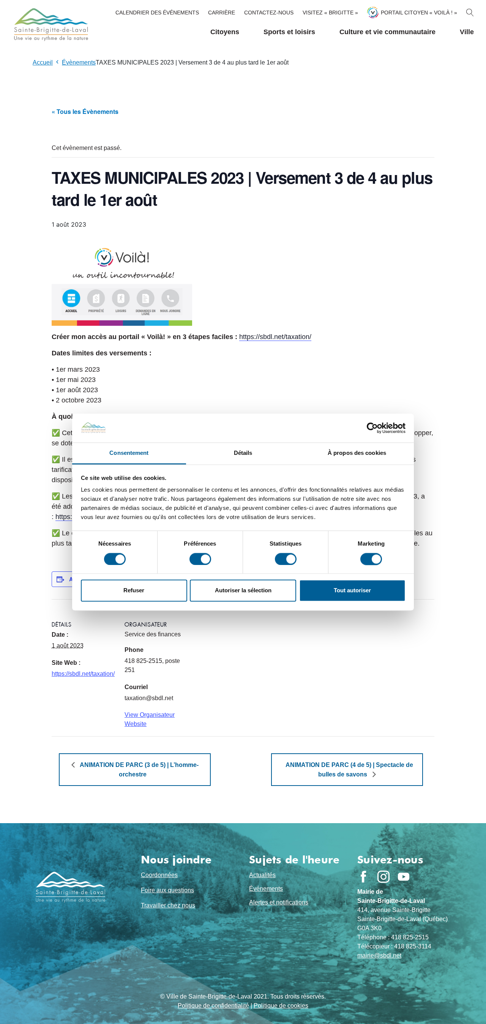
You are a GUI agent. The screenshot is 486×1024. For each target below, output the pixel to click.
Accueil (43, 62)
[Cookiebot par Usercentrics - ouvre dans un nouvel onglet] (372, 428)
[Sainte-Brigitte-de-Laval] (50, 24)
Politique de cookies (281, 1005)
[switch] (200, 559)
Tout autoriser (352, 590)
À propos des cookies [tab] (357, 453)
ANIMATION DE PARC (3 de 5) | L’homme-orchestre (139, 770)
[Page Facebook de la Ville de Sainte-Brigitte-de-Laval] (363, 877)
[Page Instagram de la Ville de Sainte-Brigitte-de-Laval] (383, 877)
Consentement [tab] (128, 453)
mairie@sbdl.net (379, 955)
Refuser (133, 590)
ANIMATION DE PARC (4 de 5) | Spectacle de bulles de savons (349, 770)
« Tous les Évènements (85, 111)
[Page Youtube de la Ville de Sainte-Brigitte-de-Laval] (404, 877)
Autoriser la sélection (243, 590)
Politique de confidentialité (213, 1005)
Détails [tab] (243, 453)
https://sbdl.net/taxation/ (275, 337)
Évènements (79, 62)
